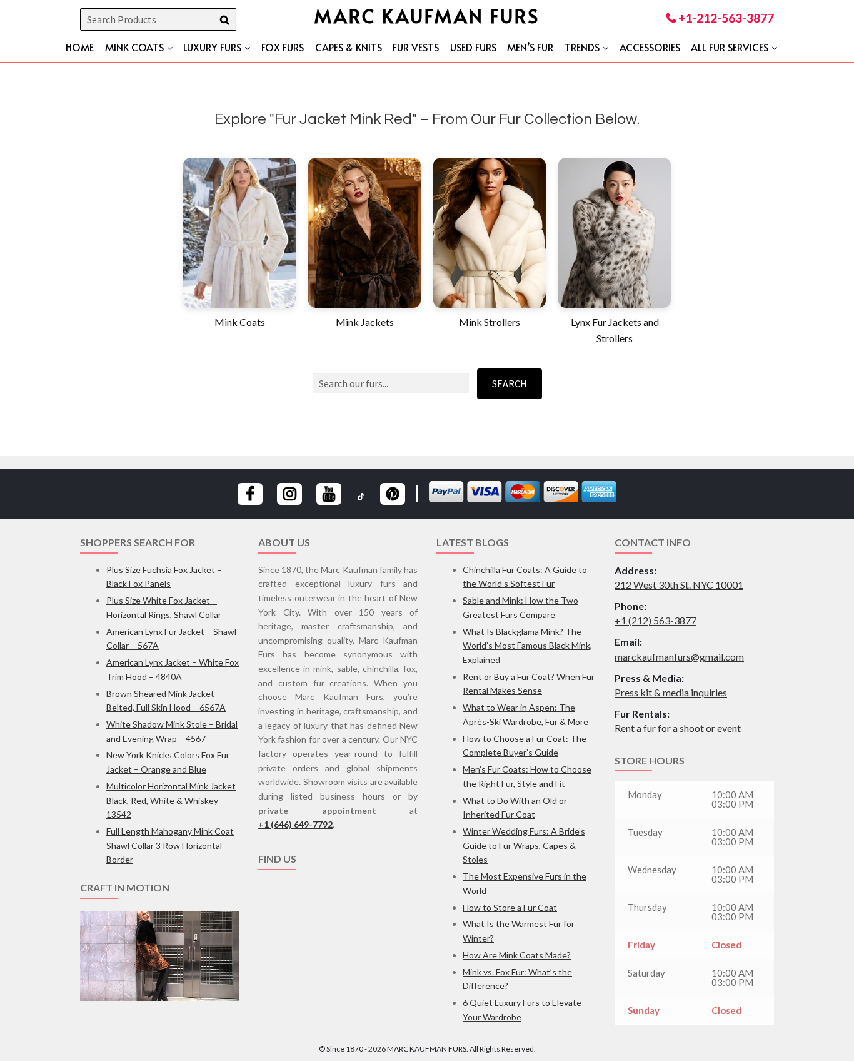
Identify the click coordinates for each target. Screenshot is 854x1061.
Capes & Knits (348, 47)
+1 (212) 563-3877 (655, 620)
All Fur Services (729, 47)
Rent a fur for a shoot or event (678, 728)
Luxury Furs (212, 47)
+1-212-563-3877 (725, 18)
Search (509, 383)
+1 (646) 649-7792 (295, 824)
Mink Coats (134, 47)
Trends (582, 47)
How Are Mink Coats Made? (517, 955)
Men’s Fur (530, 47)
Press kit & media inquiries (671, 692)
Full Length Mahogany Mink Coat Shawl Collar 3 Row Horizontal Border (170, 845)
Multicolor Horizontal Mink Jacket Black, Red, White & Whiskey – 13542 (171, 800)
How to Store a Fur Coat (510, 907)
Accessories (650, 47)
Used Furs (473, 47)
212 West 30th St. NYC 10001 (679, 585)
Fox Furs (282, 47)
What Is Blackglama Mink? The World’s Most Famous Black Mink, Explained (527, 645)
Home (80, 47)
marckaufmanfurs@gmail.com (679, 656)
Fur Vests (416, 47)
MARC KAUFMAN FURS (427, 15)
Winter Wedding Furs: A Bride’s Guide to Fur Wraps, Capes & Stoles (524, 845)
